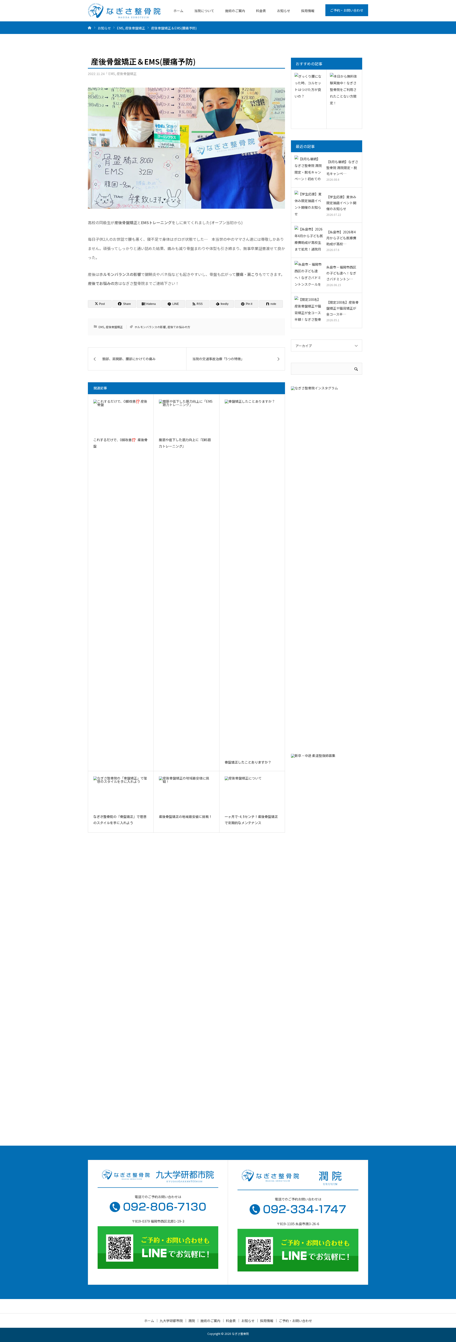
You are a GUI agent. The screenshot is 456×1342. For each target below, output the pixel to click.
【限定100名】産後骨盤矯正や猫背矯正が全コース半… (342, 308)
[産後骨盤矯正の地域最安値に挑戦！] (186, 793)
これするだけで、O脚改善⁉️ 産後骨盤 (120, 443)
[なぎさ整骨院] (124, 10)
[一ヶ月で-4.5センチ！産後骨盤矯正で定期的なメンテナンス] (252, 793)
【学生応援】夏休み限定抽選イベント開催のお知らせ (341, 202)
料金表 (261, 10)
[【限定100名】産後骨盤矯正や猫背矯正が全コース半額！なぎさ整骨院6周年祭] (308, 310)
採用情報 (307, 10)
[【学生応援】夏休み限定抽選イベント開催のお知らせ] (308, 205)
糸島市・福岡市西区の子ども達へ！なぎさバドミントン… (341, 273)
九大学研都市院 (171, 1320)
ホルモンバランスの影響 (150, 327)
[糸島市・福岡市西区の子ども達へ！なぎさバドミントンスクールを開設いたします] (308, 275)
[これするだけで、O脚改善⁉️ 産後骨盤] (120, 416)
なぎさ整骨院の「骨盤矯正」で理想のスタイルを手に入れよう (120, 820)
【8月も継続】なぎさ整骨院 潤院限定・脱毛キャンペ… (342, 167)
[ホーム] (89, 27)
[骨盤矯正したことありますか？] (252, 578)
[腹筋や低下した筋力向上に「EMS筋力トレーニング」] (186, 416)
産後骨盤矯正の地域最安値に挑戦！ (185, 816)
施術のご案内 (235, 10)
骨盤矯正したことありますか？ (248, 762)
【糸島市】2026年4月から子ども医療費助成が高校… (341, 238)
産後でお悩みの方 (178, 327)
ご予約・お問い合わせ (346, 10)
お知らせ (283, 10)
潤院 (191, 1320)
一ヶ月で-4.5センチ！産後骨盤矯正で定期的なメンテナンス (251, 820)
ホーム (178, 10)
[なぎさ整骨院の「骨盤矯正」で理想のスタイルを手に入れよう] (120, 793)
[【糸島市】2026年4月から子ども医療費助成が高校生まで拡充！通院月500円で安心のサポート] (308, 240)
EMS (111, 73)
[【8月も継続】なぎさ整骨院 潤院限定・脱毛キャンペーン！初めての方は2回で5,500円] (308, 170)
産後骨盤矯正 (127, 73)
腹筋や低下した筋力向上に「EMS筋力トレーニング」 (185, 443)
